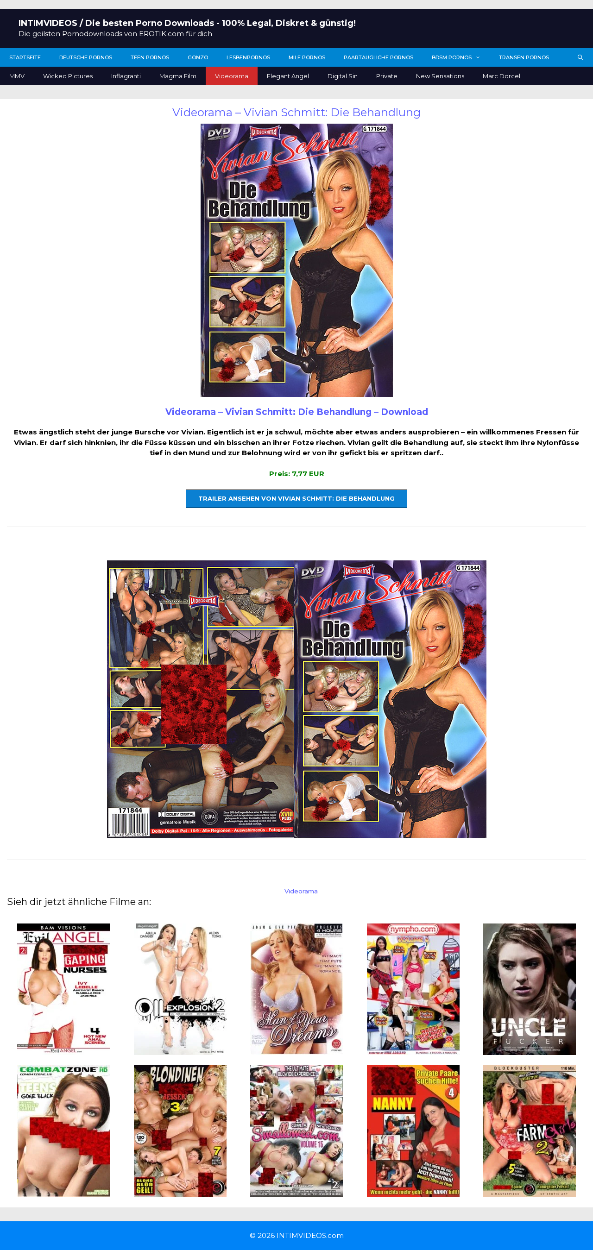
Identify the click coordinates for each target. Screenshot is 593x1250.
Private (386, 76)
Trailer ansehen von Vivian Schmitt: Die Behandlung (296, 498)
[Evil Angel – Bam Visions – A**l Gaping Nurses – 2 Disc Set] (63, 1049)
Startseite (25, 57)
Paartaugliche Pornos (378, 57)
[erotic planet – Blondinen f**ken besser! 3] (180, 1191)
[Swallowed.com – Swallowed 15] (296, 1191)
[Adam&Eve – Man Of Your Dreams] (296, 1049)
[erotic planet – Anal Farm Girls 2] (529, 1191)
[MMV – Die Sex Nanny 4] (413, 1191)
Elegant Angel (288, 76)
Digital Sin (343, 76)
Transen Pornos (524, 57)
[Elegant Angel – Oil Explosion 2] (180, 1049)
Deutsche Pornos (85, 57)
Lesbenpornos (248, 57)
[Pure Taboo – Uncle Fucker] (529, 1049)
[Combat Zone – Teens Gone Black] (63, 1191)
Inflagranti (126, 76)
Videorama (231, 76)
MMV (17, 76)
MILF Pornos (307, 57)
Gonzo (198, 57)
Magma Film (177, 76)
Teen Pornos (150, 57)
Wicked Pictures (68, 76)
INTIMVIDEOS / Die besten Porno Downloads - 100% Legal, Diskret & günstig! (187, 23)
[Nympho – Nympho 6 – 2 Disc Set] (413, 1049)
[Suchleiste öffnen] (580, 57)
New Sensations (440, 76)
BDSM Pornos (452, 57)
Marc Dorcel (501, 76)
